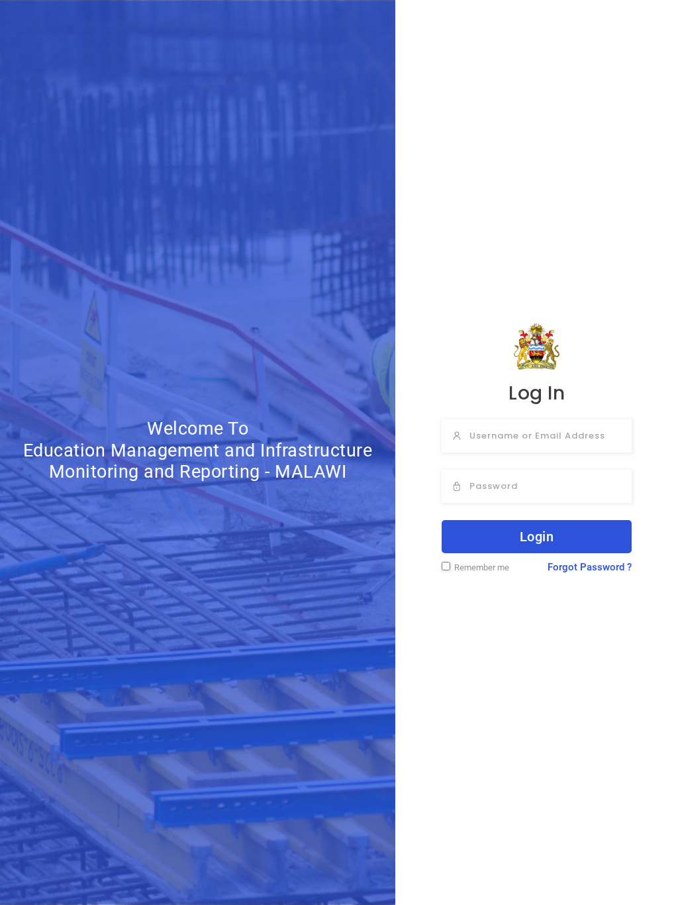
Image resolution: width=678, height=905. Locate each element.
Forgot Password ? (590, 567)
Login (537, 537)
